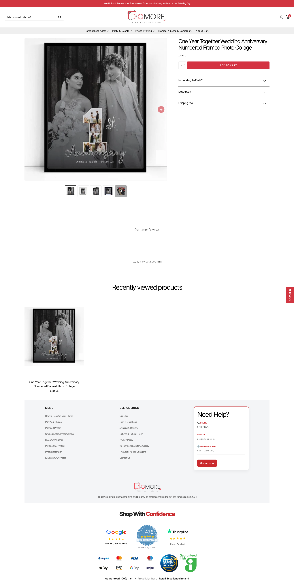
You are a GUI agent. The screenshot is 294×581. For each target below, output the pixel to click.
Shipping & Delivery (128, 428)
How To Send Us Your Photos (59, 416)
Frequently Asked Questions (132, 452)
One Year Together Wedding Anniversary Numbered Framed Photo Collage (54, 384)
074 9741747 (203, 427)
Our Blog (123, 416)
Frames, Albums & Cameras (174, 30)
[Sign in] (281, 17)
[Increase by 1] (185, 62)
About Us (201, 30)
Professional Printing (54, 446)
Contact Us (124, 457)
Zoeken (60, 17)
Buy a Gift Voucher (54, 440)
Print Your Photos (53, 422)
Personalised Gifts (95, 30)
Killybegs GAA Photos (55, 457)
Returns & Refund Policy (131, 434)
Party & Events (120, 30)
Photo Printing (143, 30)
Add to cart (228, 65)
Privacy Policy (126, 440)
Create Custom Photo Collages (60, 434)
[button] (161, 109)
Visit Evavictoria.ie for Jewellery (134, 446)
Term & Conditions (128, 422)
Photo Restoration (53, 452)
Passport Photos (53, 428)
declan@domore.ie (206, 439)
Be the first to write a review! (147, 269)
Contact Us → (207, 463)
